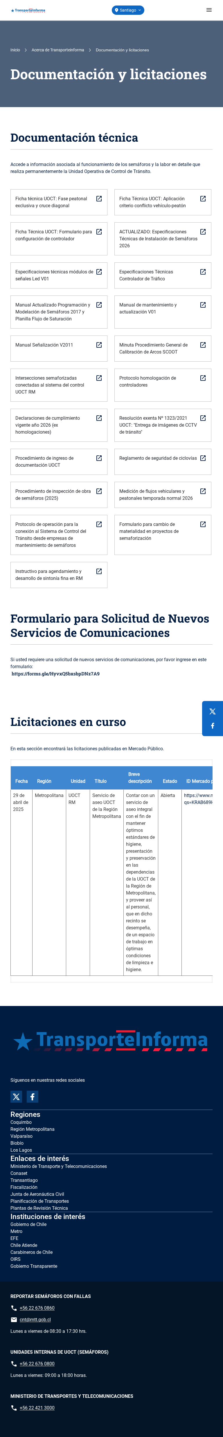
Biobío (17, 1143)
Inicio (15, 50)
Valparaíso (21, 1136)
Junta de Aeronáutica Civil (37, 1194)
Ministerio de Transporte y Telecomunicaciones (58, 1166)
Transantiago (24, 1180)
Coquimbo (21, 1122)
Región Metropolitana (32, 1129)
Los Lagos (21, 1150)
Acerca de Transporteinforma (58, 50)
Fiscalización (23, 1187)
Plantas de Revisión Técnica (39, 1208)
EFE (14, 1238)
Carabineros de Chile (31, 1252)
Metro (16, 1231)
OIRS (15, 1259)
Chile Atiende (23, 1245)
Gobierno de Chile (28, 1224)
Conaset (18, 1173)
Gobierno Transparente (33, 1266)
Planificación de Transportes (39, 1201)
